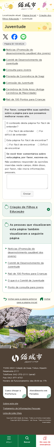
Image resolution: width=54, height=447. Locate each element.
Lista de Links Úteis (12, 413)
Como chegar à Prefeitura (13, 392)
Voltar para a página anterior (22, 299)
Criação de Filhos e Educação (24, 209)
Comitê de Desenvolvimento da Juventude (26, 265)
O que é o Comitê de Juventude (26, 280)
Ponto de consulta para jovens (26, 287)
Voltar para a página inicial (33, 300)
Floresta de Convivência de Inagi (25, 76)
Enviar (27, 194)
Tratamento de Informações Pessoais (21, 408)
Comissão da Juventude (19, 83)
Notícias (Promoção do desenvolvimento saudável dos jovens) (25, 252)
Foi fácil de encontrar (22, 145)
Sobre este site (10, 403)
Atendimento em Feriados (38, 392)
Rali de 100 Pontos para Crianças (25, 99)
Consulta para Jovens (18, 70)
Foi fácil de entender (21, 131)
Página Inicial (29, 15)
